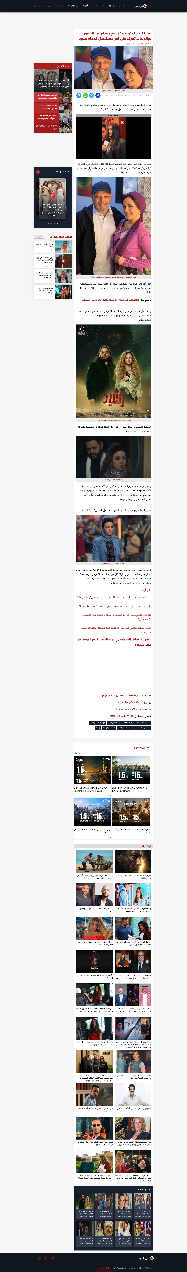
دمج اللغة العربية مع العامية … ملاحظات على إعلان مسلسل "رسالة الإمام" (114, 597)
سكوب (97, 6)
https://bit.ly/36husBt (129, 702)
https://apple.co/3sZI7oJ (129, 709)
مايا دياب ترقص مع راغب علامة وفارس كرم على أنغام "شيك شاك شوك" (114, 606)
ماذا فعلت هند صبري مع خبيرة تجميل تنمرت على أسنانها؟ (110, 299)
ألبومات (85, 6)
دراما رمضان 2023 (124, 728)
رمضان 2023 (113, 723)
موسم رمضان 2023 (97, 723)
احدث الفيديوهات (55, 236)
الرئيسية (121, 6)
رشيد (98, 728)
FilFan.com (149, 1268)
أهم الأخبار (63, 66)
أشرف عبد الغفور (142, 723)
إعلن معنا (104, 1268)
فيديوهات (71, 6)
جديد (109, 6)
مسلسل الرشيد (109, 728)
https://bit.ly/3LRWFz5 (121, 716)
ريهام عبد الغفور (127, 723)
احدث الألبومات (62, 172)
